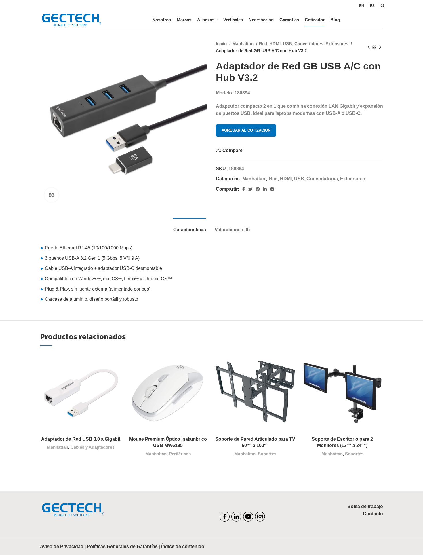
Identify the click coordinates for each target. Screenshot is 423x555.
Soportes (267, 453)
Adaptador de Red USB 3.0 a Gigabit (80, 439)
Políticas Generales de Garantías (122, 546)
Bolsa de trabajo (365, 506)
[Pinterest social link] (258, 189)
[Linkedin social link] (265, 189)
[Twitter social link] (250, 189)
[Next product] (380, 47)
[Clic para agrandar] (51, 195)
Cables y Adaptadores (92, 447)
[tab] (189, 227)
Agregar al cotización (246, 130)
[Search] (382, 6)
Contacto (373, 513)
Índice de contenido (182, 546)
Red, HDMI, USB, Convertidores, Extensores (304, 43)
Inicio (222, 43)
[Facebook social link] (244, 189)
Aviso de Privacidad (61, 546)
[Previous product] (368, 47)
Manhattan (243, 43)
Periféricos (180, 453)
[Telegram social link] (272, 189)
